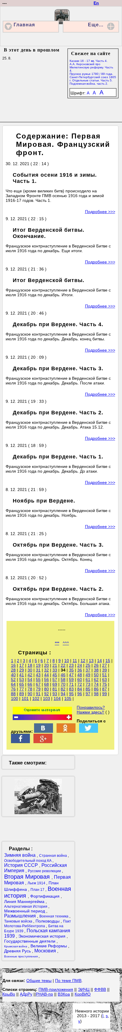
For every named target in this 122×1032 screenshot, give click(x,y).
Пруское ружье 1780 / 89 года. (91, 73)
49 (88, 674)
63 (104, 679)
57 (54, 679)
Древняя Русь (18, 951)
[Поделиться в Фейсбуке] (20, 741)
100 (14, 698)
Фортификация (45, 896)
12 (83, 660)
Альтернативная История (26, 906)
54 (30, 679)
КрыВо (8, 994)
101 (25, 698)
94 (63, 693)
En (96, 3)
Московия (45, 950)
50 (96, 674)
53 (21, 679)
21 (54, 665)
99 (104, 693)
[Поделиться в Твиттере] (88, 731)
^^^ (66, 643)
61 (88, 679)
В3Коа (64, 994)
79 (38, 689)
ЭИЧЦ (83, 989)
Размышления (20, 915)
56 (46, 679)
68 (46, 684)
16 (13, 665)
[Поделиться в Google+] (42, 741)
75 (104, 684)
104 (57, 698)
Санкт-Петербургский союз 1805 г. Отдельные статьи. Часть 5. (93, 78)
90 (30, 693)
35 (71, 670)
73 (88, 684)
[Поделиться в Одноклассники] (66, 731)
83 (71, 689)
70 (63, 684)
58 (63, 679)
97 (88, 693)
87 (104, 689)
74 (96, 684)
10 (66, 660)
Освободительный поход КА (28, 861)
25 (88, 665)
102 (35, 698)
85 (88, 689)
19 (38, 665)
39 (104, 670)
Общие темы (39, 980)
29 (21, 670)
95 (71, 693)
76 (13, 689)
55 (38, 679)
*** (57, 643)
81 (54, 689)
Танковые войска (18, 921)
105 (67, 698)
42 (30, 674)
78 (30, 689)
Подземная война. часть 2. (89, 83)
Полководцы (48, 921)
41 (21, 674)
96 (79, 693)
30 (30, 670)
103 (46, 698)
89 (21, 693)
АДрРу (26, 994)
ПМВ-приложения (55, 989)
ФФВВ (100, 989)
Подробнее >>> (100, 211)
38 (96, 670)
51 (104, 674)
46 (63, 674)
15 (107, 660)
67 (38, 684)
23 (71, 665)
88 (13, 693)
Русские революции (45, 871)
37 (88, 670)
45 (54, 674)
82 (63, 689)
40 (13, 674)
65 (21, 684)
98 (96, 693)
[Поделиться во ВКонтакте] (43, 731)
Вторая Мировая (28, 876)
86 (96, 689)
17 (21, 665)
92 (46, 693)
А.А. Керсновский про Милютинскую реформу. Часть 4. (91, 67)
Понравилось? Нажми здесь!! (91, 709)
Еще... (95, 24)
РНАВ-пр (44, 994)
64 (13, 684)
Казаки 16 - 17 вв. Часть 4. (88, 60)
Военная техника (54, 916)
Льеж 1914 (37, 883)
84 (79, 689)
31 (38, 670)
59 (71, 679)
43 (38, 674)
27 (104, 665)
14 (99, 660)
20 (46, 665)
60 (79, 679)
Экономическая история (42, 936)
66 (30, 684)
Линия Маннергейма (25, 901)
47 (71, 674)
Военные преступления (21, 956)
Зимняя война (20, 855)
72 (79, 684)
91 (38, 693)
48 (79, 674)
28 (13, 670)
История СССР (21, 865)
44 (46, 674)
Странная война (53, 856)
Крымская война (16, 946)
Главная (24, 24)
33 (54, 670)
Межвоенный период (25, 911)
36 (79, 670)
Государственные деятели (30, 941)
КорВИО (83, 994)
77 (21, 689)
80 (46, 689)
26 (96, 665)
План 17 (37, 890)
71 (71, 684)
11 (75, 660)
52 (13, 679)
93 (54, 693)
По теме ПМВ (68, 980)
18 (30, 665)
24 (79, 665)
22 (63, 665)
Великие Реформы (49, 946)
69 (54, 684)
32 (46, 670)
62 (96, 679)
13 (91, 660)
